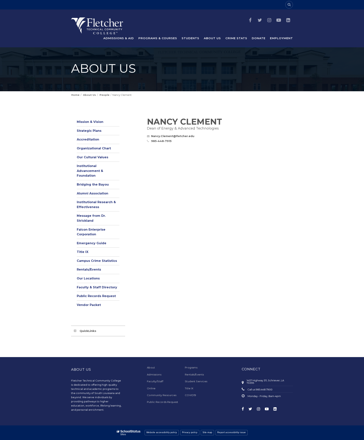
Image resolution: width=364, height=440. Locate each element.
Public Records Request (96, 296)
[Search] (289, 4)
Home (75, 94)
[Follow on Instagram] (269, 20)
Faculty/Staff (155, 381)
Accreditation (88, 139)
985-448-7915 (161, 141)
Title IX (82, 252)
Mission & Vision (90, 122)
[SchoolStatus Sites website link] (129, 432)
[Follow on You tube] (278, 20)
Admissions (154, 374)
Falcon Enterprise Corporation (91, 232)
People (104, 94)
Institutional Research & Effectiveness (96, 204)
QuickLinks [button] (88, 331)
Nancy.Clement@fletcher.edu (172, 136)
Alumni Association (92, 193)
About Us (89, 94)
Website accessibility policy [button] (161, 432)
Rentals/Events (89, 269)
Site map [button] (207, 432)
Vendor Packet (89, 305)
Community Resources (162, 395)
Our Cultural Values (92, 157)
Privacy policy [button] (190, 432)
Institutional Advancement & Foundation (90, 170)
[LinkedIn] (288, 20)
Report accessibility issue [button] (231, 432)
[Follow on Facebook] (250, 20)
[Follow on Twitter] (259, 20)
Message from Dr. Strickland (91, 218)
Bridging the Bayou (93, 184)
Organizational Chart (98, 149)
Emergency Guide (91, 243)
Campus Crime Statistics (97, 261)
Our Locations (88, 278)
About (151, 367)
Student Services (196, 381)
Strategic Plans (89, 131)
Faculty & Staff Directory (97, 287)
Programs (191, 367)
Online (151, 388)
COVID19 (190, 395)
